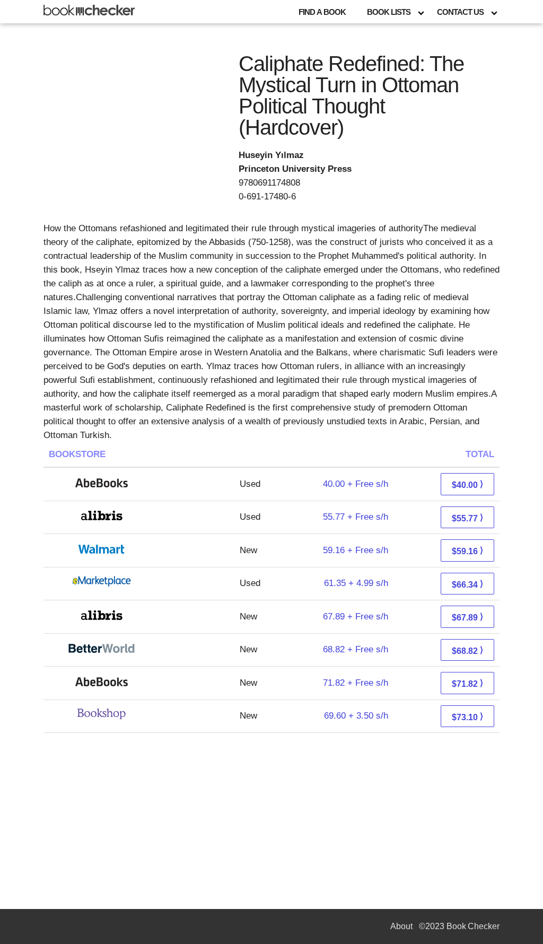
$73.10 (467, 717)
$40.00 (467, 484)
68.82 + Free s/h (355, 649)
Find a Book (322, 11)
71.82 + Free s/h (355, 683)
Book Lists (388, 11)
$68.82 (467, 650)
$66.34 (467, 584)
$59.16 (467, 551)
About (401, 926)
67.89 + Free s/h (355, 616)
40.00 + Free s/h (355, 484)
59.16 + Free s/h (355, 550)
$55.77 (467, 518)
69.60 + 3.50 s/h (356, 716)
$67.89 (467, 617)
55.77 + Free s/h (355, 517)
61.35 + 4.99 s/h (356, 583)
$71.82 (467, 683)
